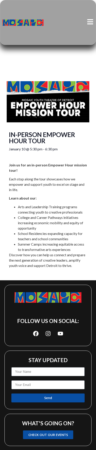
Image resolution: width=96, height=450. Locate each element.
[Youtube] (60, 333)
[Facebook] (35, 333)
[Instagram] (48, 333)
